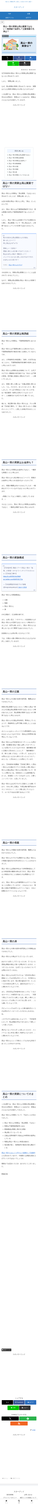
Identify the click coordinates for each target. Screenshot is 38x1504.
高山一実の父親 (13, 166)
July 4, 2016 (22, 587)
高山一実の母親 (13, 169)
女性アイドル (7, 1349)
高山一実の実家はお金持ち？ (18, 160)
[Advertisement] (19, 126)
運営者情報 (10, 1494)
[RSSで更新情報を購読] (19, 1423)
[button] (24, 63)
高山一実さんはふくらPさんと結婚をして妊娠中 (18, 1153)
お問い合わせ (28, 1494)
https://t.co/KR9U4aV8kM (12, 576)
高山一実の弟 (13, 172)
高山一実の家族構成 (15, 163)
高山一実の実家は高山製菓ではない (20, 155)
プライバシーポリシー (10, 1497)
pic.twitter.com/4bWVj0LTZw (13, 579)
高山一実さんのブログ (15, 265)
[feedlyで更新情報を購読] (27, 1418)
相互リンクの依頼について (28, 1497)
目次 (16, 151)
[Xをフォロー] (10, 1418)
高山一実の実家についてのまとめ (19, 175)
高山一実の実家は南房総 (16, 158)
